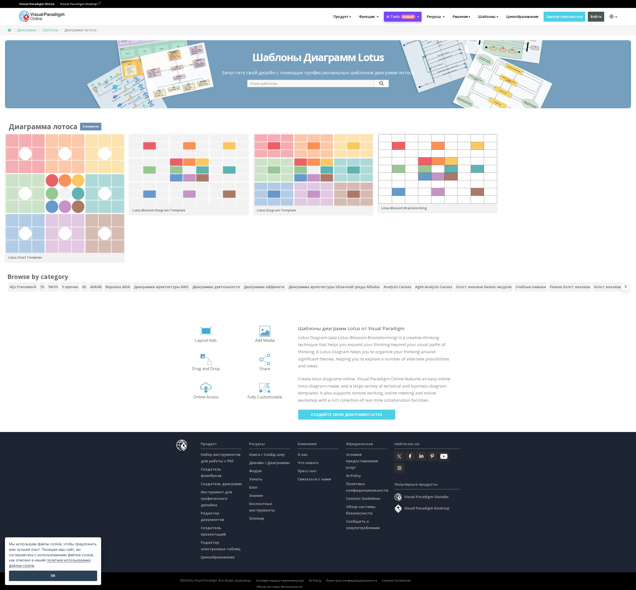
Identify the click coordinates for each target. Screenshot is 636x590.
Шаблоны (50, 30)
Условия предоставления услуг (362, 461)
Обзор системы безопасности (279, 587)
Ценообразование (522, 16)
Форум (255, 471)
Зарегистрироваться (564, 16)
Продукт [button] (341, 16)
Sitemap (256, 518)
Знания (256, 495)
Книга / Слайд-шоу (267, 454)
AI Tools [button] (400, 16)
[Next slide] (625, 287)
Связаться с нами (314, 479)
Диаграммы (27, 30)
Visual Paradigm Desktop (79, 4)
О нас (303, 454)
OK (53, 576)
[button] (368, 17)
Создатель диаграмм (221, 483)
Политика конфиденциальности (351, 580)
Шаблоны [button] (486, 16)
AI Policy (353, 475)
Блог (253, 487)
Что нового (308, 462)
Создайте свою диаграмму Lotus (346, 414)
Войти (596, 16)
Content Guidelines (363, 498)
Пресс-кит (307, 471)
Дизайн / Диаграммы (269, 462)
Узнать (255, 479)
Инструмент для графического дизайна (216, 498)
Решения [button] (460, 16)
